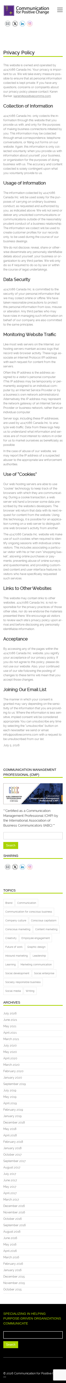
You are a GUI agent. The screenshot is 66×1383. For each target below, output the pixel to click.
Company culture (15, 920)
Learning (10, 964)
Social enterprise (44, 973)
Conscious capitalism (43, 920)
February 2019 (13, 1109)
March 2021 (11, 1039)
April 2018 (10, 1135)
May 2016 (9, 1244)
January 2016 (12, 1270)
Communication (26, 902)
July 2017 (9, 1174)
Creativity (11, 938)
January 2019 (12, 1116)
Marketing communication (36, 964)
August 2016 (12, 1231)
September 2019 (14, 1084)
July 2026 (10, 1013)
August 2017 (11, 1167)
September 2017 (14, 1161)
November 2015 (14, 1283)
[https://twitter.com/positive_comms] (4, 1363)
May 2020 (10, 1052)
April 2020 (10, 1058)
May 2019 (9, 1097)
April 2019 (10, 1103)
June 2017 (10, 1180)
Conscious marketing (17, 929)
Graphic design (36, 946)
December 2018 (14, 1122)
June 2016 (10, 1238)
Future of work (14, 946)
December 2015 (14, 1276)
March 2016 (11, 1257)
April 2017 (10, 1193)
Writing (30, 990)
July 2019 (9, 1090)
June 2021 (10, 1020)
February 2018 (13, 1141)
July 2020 (10, 1045)
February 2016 (13, 1263)
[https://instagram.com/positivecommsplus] (16, 1363)
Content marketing (46, 929)
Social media (13, 990)
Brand (8, 902)
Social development (17, 973)
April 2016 (10, 1251)
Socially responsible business (23, 982)
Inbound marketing (16, 955)
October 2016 (12, 1219)
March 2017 (11, 1199)
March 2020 (11, 1064)
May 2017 (9, 1186)
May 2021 (9, 1026)
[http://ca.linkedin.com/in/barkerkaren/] (10, 1363)
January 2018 (12, 1148)
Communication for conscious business (28, 911)
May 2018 (9, 1129)
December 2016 (14, 1206)
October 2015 (12, 1289)
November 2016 (14, 1212)
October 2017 (12, 1154)
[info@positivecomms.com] (21, 1363)
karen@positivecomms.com (32, 96)
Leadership (39, 955)
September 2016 (14, 1225)
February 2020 (13, 1071)
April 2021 (10, 1032)
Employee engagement (35, 938)
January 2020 (12, 1077)
